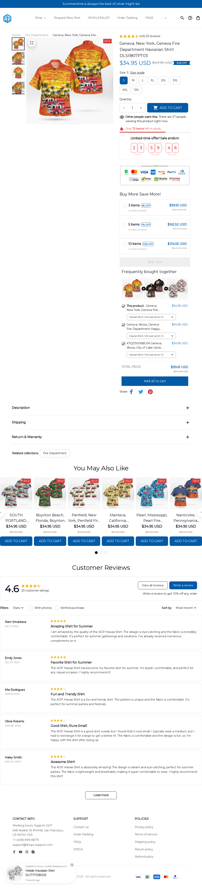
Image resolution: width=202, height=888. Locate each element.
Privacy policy (144, 827)
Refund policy (144, 856)
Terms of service (146, 834)
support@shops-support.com (33, 845)
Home (16, 35)
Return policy (144, 849)
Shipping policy (145, 842)
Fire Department (36, 35)
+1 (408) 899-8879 (26, 840)
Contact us (81, 827)
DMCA (78, 849)
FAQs (77, 842)
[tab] (96, 552)
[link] (15, 873)
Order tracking (83, 834)
